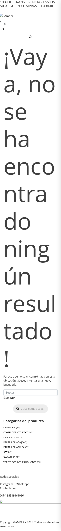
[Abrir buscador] (3, 29)
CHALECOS (9, 427)
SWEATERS (9, 457)
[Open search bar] (30, 37)
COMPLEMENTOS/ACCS (16, 432)
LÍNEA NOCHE (11, 437)
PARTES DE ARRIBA (14, 447)
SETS (6, 452)
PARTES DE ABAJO (13, 442)
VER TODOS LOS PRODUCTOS (19, 462)
